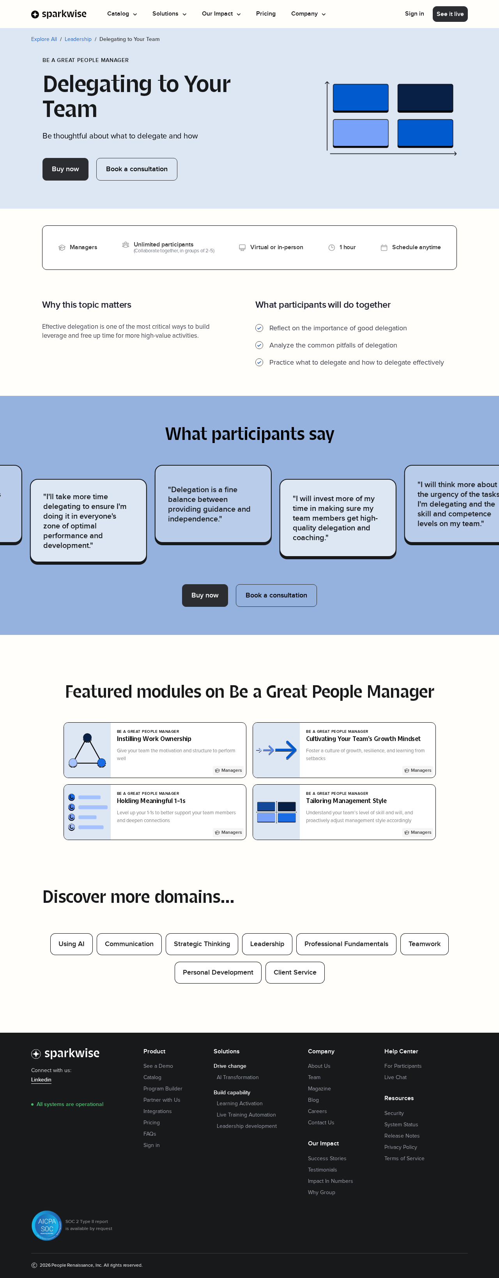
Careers (317, 1111)
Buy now (65, 169)
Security (394, 1113)
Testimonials (322, 1170)
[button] (122, 14)
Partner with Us (161, 1100)
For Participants (403, 1066)
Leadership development (247, 1126)
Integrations (157, 1111)
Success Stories (327, 1159)
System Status (401, 1125)
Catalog (152, 1077)
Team (314, 1077)
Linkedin (41, 1080)
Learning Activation (240, 1104)
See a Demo (158, 1066)
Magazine (319, 1089)
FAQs (149, 1134)
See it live (450, 14)
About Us (319, 1066)
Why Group (321, 1192)
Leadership (78, 39)
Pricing (266, 14)
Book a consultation (137, 169)
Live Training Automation (246, 1115)
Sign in (414, 14)
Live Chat (395, 1077)
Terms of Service (404, 1159)
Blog (313, 1100)
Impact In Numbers (330, 1181)
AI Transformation (238, 1077)
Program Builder (162, 1089)
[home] (59, 14)
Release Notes (402, 1136)
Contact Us (321, 1123)
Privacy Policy (400, 1147)
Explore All (44, 39)
